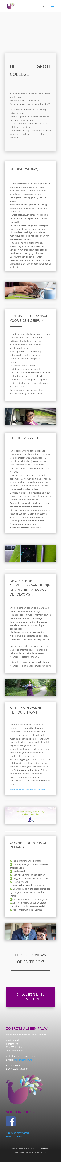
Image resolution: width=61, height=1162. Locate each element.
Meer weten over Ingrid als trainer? (27, 789)
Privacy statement (15, 1136)
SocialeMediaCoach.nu (37, 1152)
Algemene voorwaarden (18, 1132)
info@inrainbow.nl (22, 1059)
